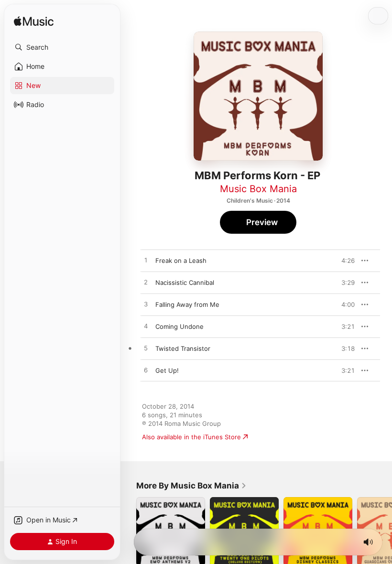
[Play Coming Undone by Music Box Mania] (145, 326)
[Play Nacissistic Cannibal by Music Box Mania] (145, 282)
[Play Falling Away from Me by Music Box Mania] (145, 304)
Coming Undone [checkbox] (179, 326)
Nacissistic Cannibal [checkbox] (184, 282)
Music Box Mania (258, 189)
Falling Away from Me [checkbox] (187, 304)
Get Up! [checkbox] (167, 370)
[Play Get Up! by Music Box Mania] (145, 370)
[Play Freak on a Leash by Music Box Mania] (145, 260)
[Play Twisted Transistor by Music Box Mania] (145, 348)
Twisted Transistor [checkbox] (182, 348)
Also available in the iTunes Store (191, 437)
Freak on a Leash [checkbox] (181, 260)
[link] (191, 485)
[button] (62, 47)
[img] (34, 21)
